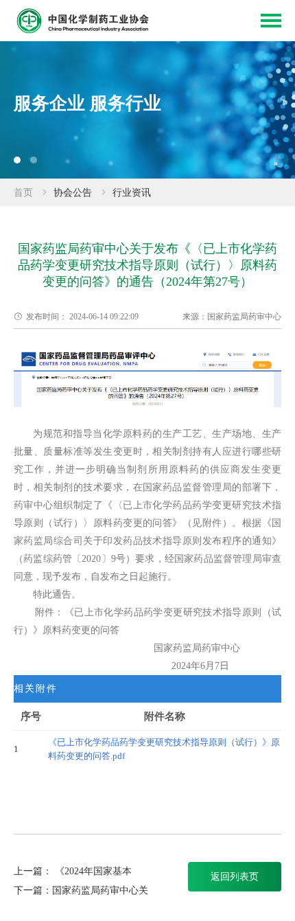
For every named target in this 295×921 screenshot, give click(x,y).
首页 (23, 192)
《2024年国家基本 (93, 871)
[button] (17, 160)
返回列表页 (235, 877)
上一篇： (33, 871)
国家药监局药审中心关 (100, 890)
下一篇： (33, 890)
